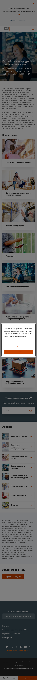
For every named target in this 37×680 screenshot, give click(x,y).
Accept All (18, 352)
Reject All (18, 347)
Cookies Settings (18, 342)
